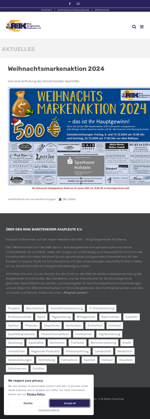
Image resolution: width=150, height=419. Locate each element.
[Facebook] (70, 4)
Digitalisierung (109, 334)
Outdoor (39, 368)
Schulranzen (17, 368)
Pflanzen (31, 325)
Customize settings (48, 409)
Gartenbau (73, 325)
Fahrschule (69, 360)
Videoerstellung (77, 351)
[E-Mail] (78, 4)
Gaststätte (36, 342)
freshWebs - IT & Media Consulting (104, 398)
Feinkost (115, 325)
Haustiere (126, 360)
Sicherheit (95, 325)
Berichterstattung (103, 342)
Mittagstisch (86, 317)
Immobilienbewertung (66, 308)
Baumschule (35, 308)
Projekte (14, 308)
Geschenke (52, 325)
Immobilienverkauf (55, 334)
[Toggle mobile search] (134, 27)
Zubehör (131, 317)
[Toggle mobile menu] (142, 27)
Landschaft (103, 351)
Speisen (89, 360)
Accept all (70, 403)
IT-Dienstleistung (101, 308)
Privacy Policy (36, 394)
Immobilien (83, 334)
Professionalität (19, 317)
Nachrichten (110, 317)
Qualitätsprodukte (21, 334)
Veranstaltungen (20, 360)
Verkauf (107, 360)
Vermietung (46, 360)
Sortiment (57, 342)
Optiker (13, 325)
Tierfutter (77, 342)
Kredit (126, 342)
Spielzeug (15, 342)
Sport (41, 317)
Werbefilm (124, 351)
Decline (28, 403)
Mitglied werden (75, 292)
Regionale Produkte (45, 351)
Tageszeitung (61, 317)
